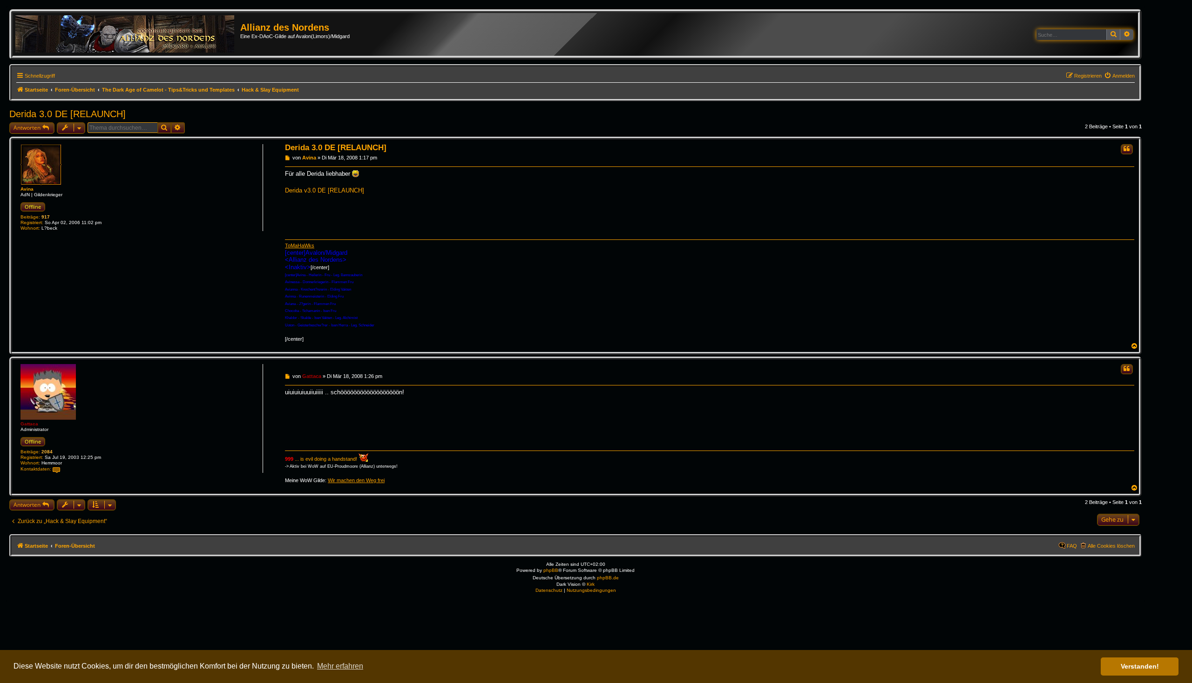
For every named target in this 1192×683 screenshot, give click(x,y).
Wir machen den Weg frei (356, 480)
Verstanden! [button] (1140, 666)
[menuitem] (1119, 75)
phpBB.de (608, 577)
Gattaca (29, 423)
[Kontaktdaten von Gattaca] (56, 469)
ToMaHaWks (299, 245)
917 (45, 216)
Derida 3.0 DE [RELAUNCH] (67, 114)
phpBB (550, 570)
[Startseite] (127, 34)
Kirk (591, 584)
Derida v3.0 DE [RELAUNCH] (324, 190)
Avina (27, 189)
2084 (47, 451)
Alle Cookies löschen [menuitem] (1111, 546)
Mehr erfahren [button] (340, 666)
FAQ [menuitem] (1072, 546)
